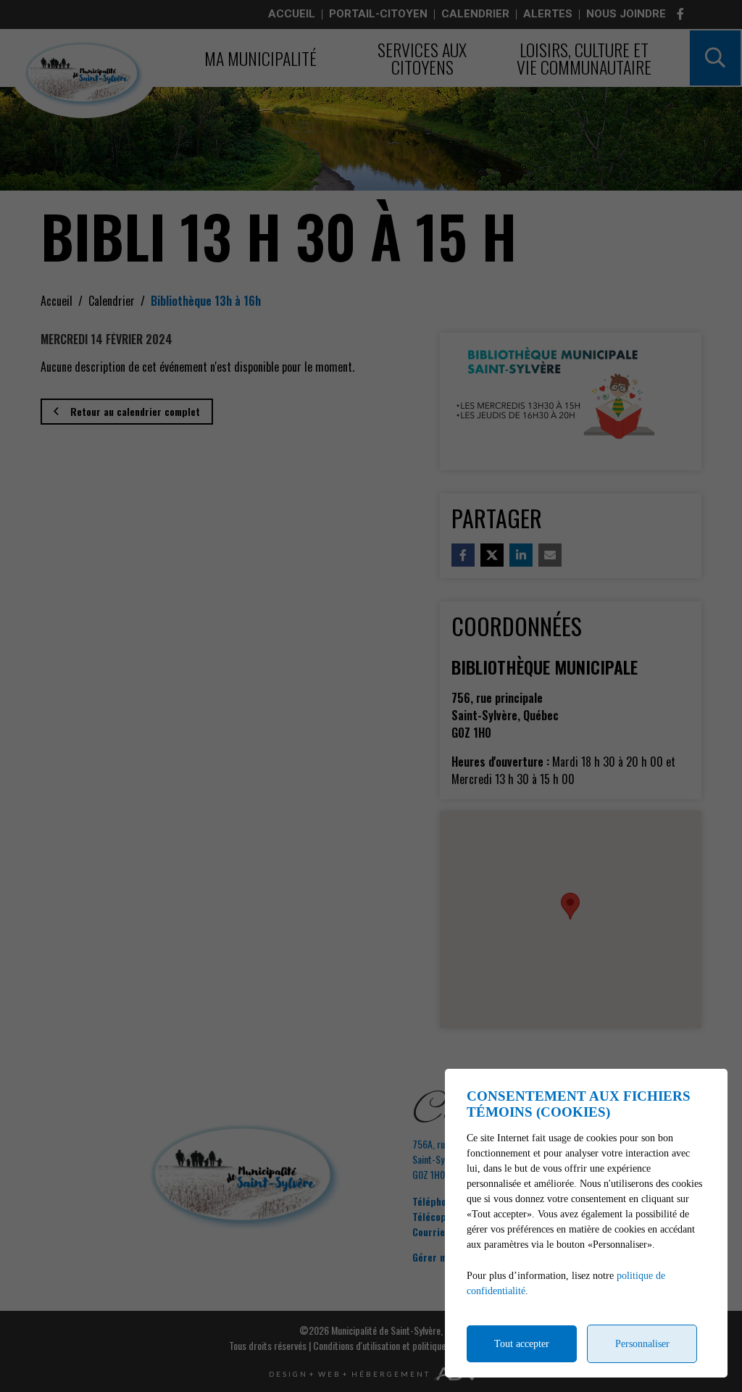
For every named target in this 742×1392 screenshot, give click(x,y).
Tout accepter (521, 1343)
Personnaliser (642, 1343)
